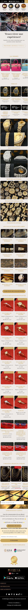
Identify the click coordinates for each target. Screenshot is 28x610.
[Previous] (1, 70)
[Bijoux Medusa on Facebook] (7, 594)
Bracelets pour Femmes (20, 265)
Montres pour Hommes (7, 280)
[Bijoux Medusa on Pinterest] (12, 594)
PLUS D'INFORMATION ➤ (14, 51)
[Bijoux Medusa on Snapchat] (17, 594)
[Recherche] (23, 1)
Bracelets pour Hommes (7, 265)
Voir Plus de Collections (14, 291)
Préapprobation (14, 47)
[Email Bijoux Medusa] (21, 594)
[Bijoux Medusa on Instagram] (14, 594)
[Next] (26, 70)
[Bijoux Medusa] (14, 1)
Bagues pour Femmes (20, 250)
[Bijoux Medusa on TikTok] (19, 594)
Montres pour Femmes (20, 280)
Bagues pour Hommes (7, 250)
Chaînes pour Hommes (7, 235)
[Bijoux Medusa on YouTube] (9, 594)
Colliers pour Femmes (20, 235)
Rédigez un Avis (14, 525)
